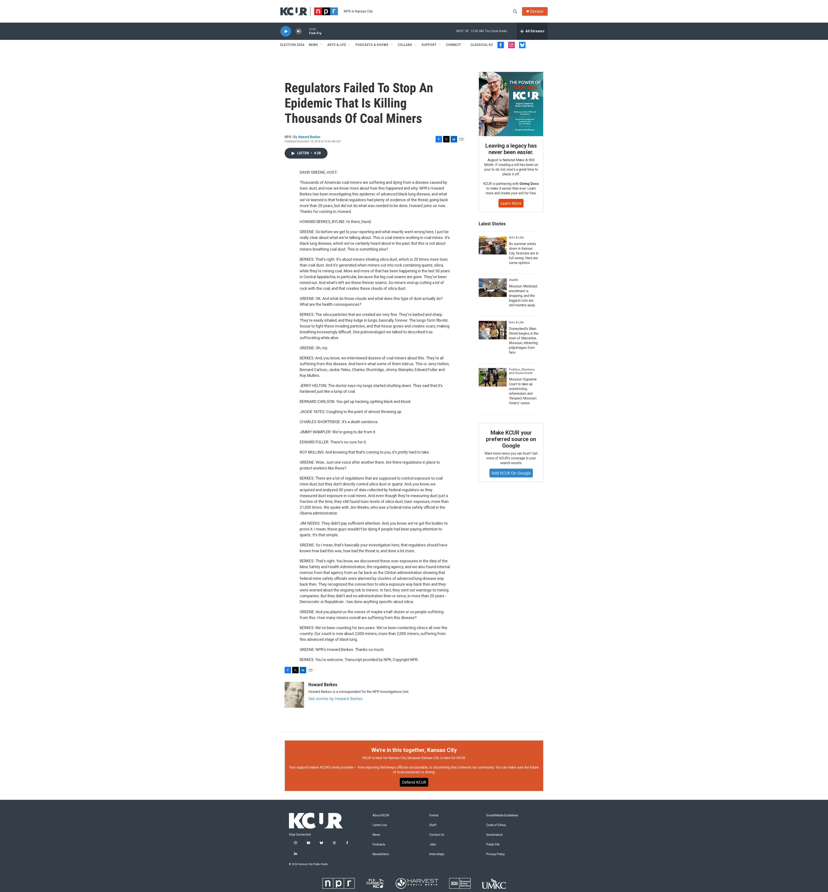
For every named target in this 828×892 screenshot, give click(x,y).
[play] (285, 31)
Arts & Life (336, 45)
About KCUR (381, 815)
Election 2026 (292, 45)
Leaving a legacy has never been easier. (511, 148)
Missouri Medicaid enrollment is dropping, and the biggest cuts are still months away (523, 295)
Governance (494, 834)
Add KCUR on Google (511, 473)
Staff (433, 825)
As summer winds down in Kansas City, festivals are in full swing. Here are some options (523, 253)
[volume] (298, 31)
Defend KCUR (414, 782)
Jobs (432, 844)
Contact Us (436, 834)
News (313, 45)
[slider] (305, 31)
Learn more (511, 203)
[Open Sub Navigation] (321, 45)
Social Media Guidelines (502, 815)
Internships (436, 854)
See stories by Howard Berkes (335, 698)
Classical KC (481, 45)
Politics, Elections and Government (522, 371)
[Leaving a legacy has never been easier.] (511, 104)
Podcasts (379, 844)
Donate (536, 11)
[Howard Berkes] (294, 695)
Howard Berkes (309, 137)
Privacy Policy (495, 854)
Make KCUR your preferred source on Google (511, 439)
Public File (493, 844)
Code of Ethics (496, 825)
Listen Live (380, 825)
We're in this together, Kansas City (414, 750)
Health (513, 280)
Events (434, 815)
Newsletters (381, 854)
